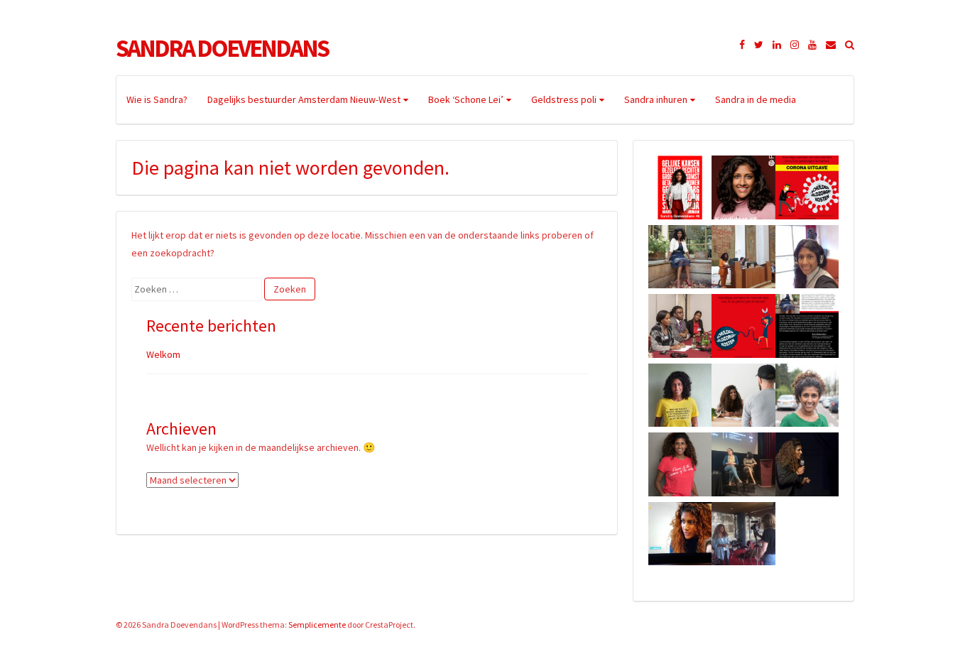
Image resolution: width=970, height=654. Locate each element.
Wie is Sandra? (156, 99)
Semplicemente (317, 624)
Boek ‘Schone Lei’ (465, 99)
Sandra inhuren (655, 99)
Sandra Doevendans (222, 48)
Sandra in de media (755, 99)
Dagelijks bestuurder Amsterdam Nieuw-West (303, 99)
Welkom (163, 354)
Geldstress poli (563, 99)
